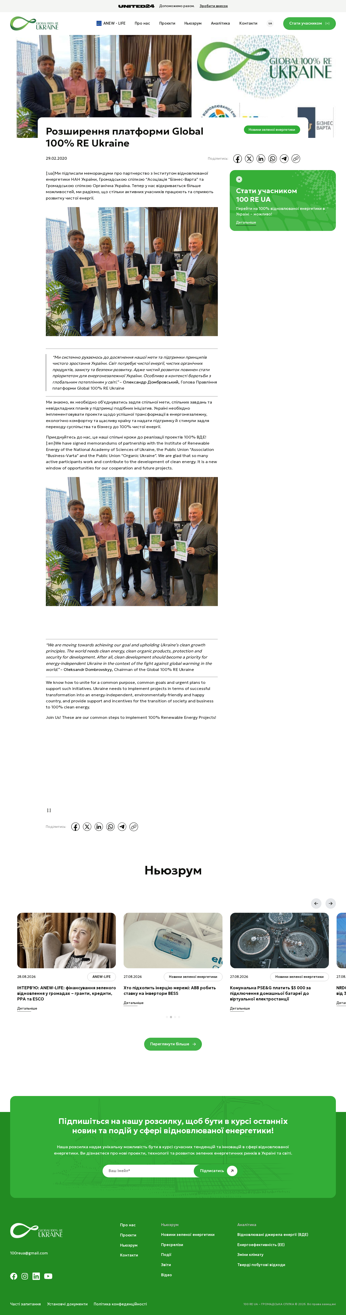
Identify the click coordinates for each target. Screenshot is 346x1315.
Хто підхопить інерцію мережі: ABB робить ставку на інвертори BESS (170, 990)
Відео (166, 1275)
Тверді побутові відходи (261, 1265)
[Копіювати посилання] (296, 158)
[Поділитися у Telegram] (284, 158)
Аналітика (220, 23)
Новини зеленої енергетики (272, 129)
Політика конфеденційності (120, 1304)
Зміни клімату (250, 1254)
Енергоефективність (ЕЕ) (261, 1245)
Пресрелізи (172, 1245)
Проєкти (167, 23)
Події (166, 1254)
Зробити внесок (214, 6)
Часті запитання (25, 1304)
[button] (316, 903)
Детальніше (246, 222)
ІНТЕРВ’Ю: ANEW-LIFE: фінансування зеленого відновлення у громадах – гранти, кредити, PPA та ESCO (66, 993)
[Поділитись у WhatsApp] (272, 158)
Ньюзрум (193, 23)
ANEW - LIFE (114, 23)
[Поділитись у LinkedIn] (261, 158)
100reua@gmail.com (29, 1253)
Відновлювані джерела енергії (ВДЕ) (272, 1234)
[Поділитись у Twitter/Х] (249, 158)
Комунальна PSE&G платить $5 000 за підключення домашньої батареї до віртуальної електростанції (270, 993)
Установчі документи (67, 1304)
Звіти (166, 1265)
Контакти (248, 23)
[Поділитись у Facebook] (237, 158)
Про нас (142, 23)
